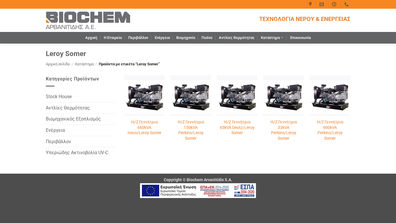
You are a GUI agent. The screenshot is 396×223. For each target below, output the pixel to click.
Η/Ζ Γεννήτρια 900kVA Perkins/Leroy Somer (330, 130)
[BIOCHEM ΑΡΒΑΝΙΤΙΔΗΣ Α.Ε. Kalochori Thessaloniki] (311, 4)
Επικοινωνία (300, 37)
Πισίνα (206, 37)
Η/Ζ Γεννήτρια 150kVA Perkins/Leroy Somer (191, 130)
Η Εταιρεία (113, 37)
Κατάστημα (270, 37)
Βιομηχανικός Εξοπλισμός (73, 119)
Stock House (59, 96)
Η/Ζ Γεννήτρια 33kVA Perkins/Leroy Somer (283, 130)
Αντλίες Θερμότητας (237, 37)
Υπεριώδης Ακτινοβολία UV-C (77, 152)
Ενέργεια (162, 37)
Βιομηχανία (185, 37)
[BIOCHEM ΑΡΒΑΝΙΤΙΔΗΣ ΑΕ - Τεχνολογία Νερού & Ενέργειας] (88, 20)
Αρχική (91, 37)
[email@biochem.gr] (322, 4)
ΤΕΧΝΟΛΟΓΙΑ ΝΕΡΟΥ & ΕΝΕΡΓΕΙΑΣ (304, 18)
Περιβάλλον (138, 37)
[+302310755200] (347, 4)
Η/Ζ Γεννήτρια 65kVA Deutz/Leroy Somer (237, 127)
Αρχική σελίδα (58, 64)
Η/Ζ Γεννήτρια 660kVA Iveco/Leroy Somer (144, 127)
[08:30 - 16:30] (335, 4)
